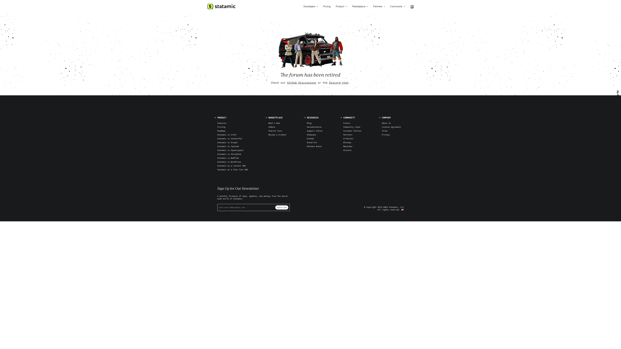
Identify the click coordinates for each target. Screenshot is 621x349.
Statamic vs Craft (227, 134)
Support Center (315, 131)
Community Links (351, 127)
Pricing (221, 127)
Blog (309, 123)
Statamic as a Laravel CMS (231, 165)
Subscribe (282, 207)
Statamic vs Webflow (228, 158)
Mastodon (347, 146)
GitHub (310, 138)
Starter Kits (275, 131)
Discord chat (339, 83)
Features (221, 123)
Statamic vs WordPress (229, 162)
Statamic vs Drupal (227, 142)
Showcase (311, 134)
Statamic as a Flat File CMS (232, 169)
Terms (384, 131)
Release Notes (314, 146)
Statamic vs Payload (228, 146)
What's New (274, 123)
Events (346, 123)
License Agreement (391, 127)
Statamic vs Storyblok (229, 154)
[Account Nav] (411, 6)
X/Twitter (348, 138)
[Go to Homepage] (221, 6)
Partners (347, 134)
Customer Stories (352, 131)
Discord (347, 150)
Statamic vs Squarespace (230, 150)
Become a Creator (277, 134)
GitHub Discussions (301, 83)
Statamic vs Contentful (229, 138)
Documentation (314, 127)
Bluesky (347, 142)
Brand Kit (312, 142)
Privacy (386, 134)
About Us (386, 123)
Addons (271, 127)
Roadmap (221, 131)
